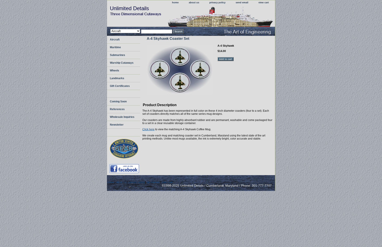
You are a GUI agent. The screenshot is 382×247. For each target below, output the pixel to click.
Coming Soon (118, 101)
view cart (263, 2)
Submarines (117, 55)
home (175, 2)
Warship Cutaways (122, 62)
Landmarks (117, 78)
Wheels (114, 70)
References (117, 109)
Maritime (115, 47)
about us (194, 2)
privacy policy (217, 2)
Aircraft (115, 39)
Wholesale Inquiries (122, 117)
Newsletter (117, 124)
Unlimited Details (129, 8)
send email (242, 2)
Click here (148, 129)
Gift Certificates (120, 86)
